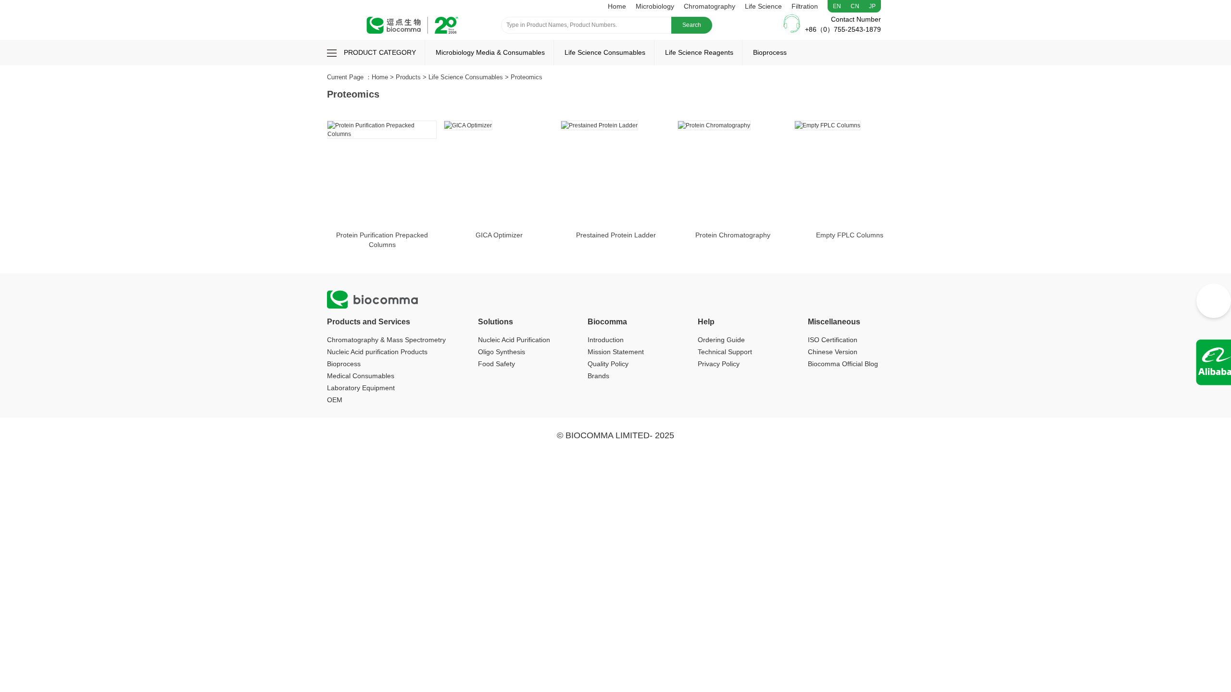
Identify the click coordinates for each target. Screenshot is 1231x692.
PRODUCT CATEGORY (380, 52)
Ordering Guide (721, 340)
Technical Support (725, 352)
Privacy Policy (719, 364)
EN (837, 6)
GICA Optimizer (499, 235)
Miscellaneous (834, 322)
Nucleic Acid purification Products (377, 352)
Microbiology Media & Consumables (490, 52)
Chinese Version (832, 352)
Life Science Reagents (699, 52)
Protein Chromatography (732, 235)
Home (617, 6)
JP (872, 6)
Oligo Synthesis (501, 352)
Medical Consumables (360, 376)
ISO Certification (832, 340)
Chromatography (709, 6)
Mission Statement (616, 352)
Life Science (763, 6)
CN (855, 6)
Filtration (804, 6)
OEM (334, 400)
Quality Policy (608, 364)
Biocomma (607, 322)
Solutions (495, 322)
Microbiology (655, 6)
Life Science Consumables (605, 52)
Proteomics (526, 77)
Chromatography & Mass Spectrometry (386, 340)
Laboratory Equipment (361, 388)
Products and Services (368, 322)
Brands (598, 376)
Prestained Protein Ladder (616, 235)
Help (706, 322)
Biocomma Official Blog (843, 364)
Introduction (606, 340)
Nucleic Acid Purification (514, 340)
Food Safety (496, 364)
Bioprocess (770, 52)
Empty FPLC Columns (849, 235)
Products (408, 77)
